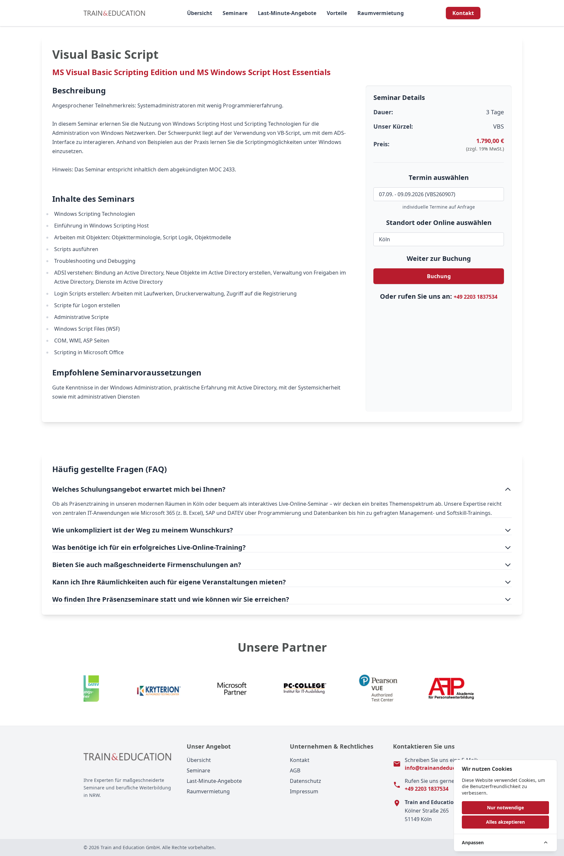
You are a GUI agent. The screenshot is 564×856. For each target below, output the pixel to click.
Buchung (439, 276)
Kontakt (463, 13)
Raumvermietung (380, 13)
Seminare (235, 13)
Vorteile (337, 13)
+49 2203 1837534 (475, 296)
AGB (295, 770)
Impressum (304, 791)
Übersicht (199, 13)
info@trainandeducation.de (441, 767)
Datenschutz (305, 781)
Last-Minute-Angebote (287, 13)
